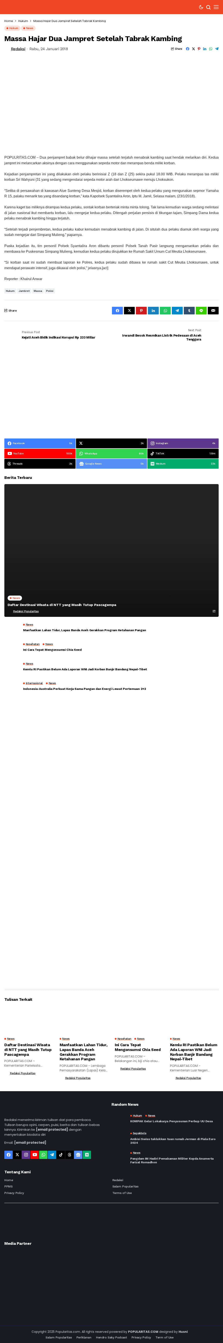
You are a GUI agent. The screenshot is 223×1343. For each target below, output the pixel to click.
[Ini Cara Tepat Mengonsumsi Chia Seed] (12, 648)
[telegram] (52, 1155)
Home (8, 21)
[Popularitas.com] (25, 7)
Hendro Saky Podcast (111, 1337)
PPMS (8, 1186)
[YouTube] (34, 1155)
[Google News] (78, 1155)
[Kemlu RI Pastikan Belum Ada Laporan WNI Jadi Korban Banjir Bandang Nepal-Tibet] (12, 668)
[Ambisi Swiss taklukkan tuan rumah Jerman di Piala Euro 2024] (119, 1138)
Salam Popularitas (125, 1186)
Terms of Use (122, 1193)
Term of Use (164, 1337)
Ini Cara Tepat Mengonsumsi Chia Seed (52, 649)
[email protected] (52, 1129)
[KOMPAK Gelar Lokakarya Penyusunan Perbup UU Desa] (119, 1118)
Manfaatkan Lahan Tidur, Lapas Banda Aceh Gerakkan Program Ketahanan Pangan (84, 630)
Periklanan (83, 1337)
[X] (17, 1155)
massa (38, 290)
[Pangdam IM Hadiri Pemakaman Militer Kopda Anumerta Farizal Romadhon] (119, 1157)
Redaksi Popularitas (26, 611)
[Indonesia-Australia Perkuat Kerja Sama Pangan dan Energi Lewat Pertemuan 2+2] (12, 687)
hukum (10, 290)
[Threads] (69, 1155)
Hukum (23, 21)
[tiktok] (61, 1155)
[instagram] (26, 1155)
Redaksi (18, 48)
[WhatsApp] (43, 1155)
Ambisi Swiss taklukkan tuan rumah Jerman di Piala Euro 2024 (173, 1140)
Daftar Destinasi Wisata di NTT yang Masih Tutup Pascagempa (62, 605)
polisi (49, 290)
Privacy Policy (14, 1193)
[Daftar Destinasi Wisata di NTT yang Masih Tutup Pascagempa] (111, 550)
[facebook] (8, 1155)
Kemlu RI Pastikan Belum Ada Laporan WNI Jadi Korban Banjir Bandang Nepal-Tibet (85, 669)
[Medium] (87, 1155)
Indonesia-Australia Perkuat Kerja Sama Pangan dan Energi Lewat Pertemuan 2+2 (84, 689)
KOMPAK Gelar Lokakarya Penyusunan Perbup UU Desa (171, 1121)
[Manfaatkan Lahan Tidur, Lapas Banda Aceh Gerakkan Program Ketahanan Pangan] (12, 628)
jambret (24, 290)
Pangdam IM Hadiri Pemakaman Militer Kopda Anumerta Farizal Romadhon (172, 1160)
